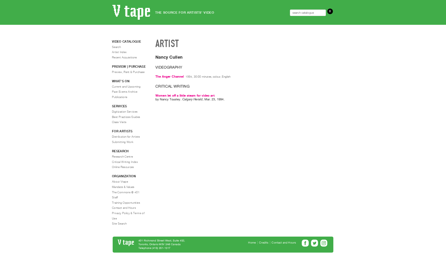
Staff (115, 197)
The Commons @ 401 (126, 192)
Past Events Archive (125, 91)
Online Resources (123, 167)
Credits (263, 242)
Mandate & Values (123, 187)
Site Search (119, 223)
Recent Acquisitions (124, 57)
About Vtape (120, 181)
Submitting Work (122, 142)
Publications (119, 97)
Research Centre (122, 156)
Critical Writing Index (125, 162)
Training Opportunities (126, 202)
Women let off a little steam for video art (185, 95)
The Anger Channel (169, 76)
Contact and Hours (124, 207)
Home (252, 242)
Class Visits (119, 122)
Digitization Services (125, 111)
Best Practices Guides (126, 117)
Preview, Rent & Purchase (128, 72)
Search (116, 47)
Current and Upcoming (126, 86)
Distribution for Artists (126, 136)
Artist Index (119, 52)
